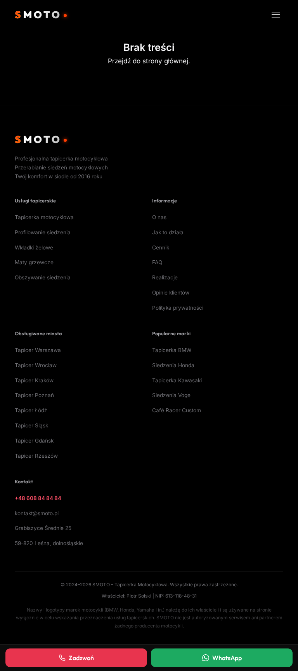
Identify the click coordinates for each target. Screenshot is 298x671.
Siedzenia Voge (171, 395)
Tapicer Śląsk (31, 425)
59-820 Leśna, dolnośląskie (49, 543)
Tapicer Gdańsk (34, 440)
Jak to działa (168, 232)
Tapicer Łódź (31, 410)
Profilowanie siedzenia (43, 232)
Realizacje (165, 277)
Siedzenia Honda (173, 365)
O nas (159, 217)
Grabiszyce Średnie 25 (43, 528)
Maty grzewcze (34, 262)
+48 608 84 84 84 (38, 498)
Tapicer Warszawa (38, 350)
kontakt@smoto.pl (37, 513)
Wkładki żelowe (34, 247)
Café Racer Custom (176, 410)
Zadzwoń (81, 658)
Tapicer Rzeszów (36, 456)
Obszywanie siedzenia (43, 277)
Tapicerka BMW (171, 350)
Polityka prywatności (177, 308)
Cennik (160, 247)
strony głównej (165, 61)
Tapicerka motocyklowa (44, 217)
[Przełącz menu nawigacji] (276, 15)
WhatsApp (227, 658)
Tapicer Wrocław (36, 365)
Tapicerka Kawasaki (177, 380)
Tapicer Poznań (34, 395)
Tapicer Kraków (34, 380)
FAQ (157, 262)
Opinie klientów (170, 292)
